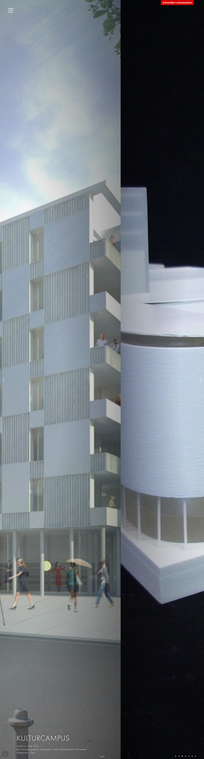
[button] (5, 754)
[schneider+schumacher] (177, 2)
